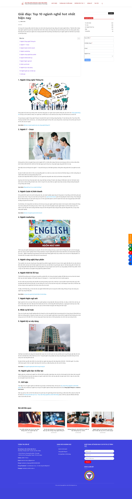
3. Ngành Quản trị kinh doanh (27, 48)
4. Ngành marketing (24, 51)
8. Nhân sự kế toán (24, 64)
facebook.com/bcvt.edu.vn (29, 468)
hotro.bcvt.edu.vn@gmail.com (28, 460)
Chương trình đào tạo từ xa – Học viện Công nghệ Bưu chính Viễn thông (41, 394)
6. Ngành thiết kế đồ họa (25, 57)
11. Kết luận (22, 74)
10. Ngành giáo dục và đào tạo (27, 71)
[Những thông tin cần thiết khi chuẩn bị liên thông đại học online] (78, 419)
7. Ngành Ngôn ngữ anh (25, 61)
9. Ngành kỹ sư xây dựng (26, 67)
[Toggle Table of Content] (78, 38)
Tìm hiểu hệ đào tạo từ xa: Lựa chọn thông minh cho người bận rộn (29, 430)
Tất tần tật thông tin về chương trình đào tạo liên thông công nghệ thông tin (53, 430)
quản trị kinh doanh (51, 196)
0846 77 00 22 (25, 457)
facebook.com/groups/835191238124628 (31, 463)
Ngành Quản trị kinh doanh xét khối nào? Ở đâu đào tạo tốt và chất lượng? (102, 430)
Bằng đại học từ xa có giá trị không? (33, 187)
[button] (102, 3)
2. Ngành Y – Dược (24, 44)
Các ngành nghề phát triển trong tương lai (34, 366)
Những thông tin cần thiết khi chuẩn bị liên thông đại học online (78, 430)
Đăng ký (88, 461)
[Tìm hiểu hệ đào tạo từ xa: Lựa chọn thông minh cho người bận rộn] (29, 419)
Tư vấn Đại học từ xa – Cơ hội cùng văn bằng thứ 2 (38, 465)
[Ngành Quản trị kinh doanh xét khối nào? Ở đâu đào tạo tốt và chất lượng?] (103, 419)
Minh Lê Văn (23, 21)
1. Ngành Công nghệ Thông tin (27, 41)
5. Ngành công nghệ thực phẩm (27, 54)
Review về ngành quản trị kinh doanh (33, 213)
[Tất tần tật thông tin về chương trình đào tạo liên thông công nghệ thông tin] (54, 419)
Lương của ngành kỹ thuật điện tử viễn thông (35, 294)
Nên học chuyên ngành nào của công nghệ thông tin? (37, 125)
